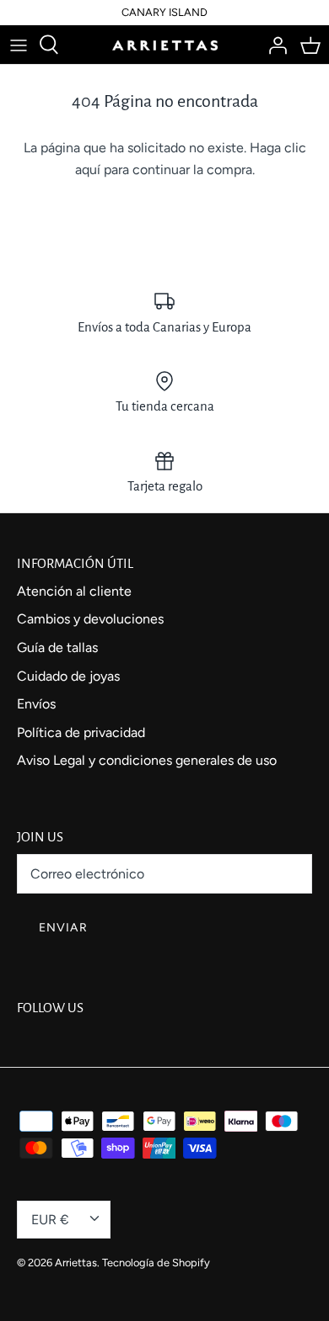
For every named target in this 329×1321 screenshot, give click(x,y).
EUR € (50, 1220)
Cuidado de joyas (68, 676)
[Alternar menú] (18, 44)
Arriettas (76, 1262)
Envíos (36, 704)
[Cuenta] (273, 44)
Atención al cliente (74, 591)
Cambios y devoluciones (90, 619)
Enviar (63, 927)
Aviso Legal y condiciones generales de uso (147, 760)
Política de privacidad (81, 732)
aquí (87, 170)
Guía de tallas (57, 647)
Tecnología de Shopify (156, 1262)
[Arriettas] (165, 45)
